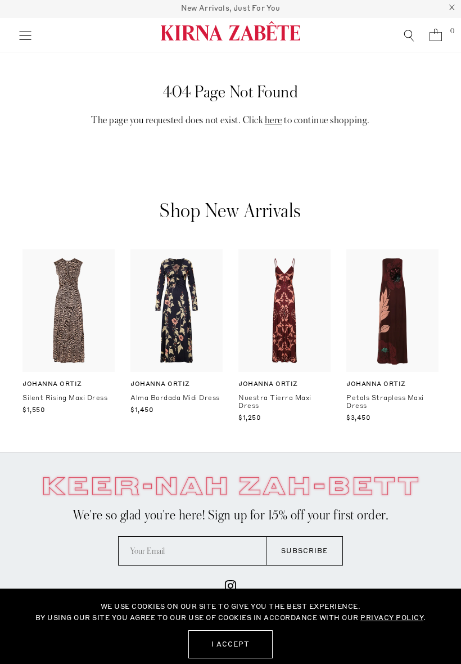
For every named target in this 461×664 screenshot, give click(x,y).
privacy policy (391, 617)
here (273, 120)
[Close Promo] (452, 9)
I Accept (230, 644)
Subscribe (304, 550)
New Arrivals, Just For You (231, 8)
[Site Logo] (230, 35)
